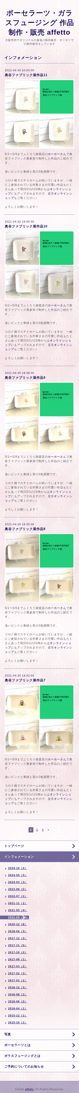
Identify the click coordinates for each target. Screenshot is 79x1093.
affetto (29, 1089)
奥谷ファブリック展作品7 (25, 680)
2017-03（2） (17, 966)
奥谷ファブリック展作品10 (26, 226)
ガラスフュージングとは (22, 1055)
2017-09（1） (17, 959)
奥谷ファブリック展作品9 (25, 377)
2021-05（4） (17, 910)
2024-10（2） (17, 868)
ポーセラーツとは (17, 1045)
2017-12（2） (17, 938)
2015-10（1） (17, 1022)
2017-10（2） (17, 952)
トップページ (14, 846)
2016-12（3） (17, 987)
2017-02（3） (17, 973)
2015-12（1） (17, 1015)
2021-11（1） (17, 903)
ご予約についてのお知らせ (24, 1066)
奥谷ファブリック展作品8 (25, 529)
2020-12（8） (17, 924)
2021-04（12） (18, 917)
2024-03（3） (17, 882)
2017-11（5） (17, 945)
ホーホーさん (57, 154)
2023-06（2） (17, 889)
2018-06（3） (17, 931)
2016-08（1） (17, 994)
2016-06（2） (17, 1001)
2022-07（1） (17, 896)
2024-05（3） (17, 875)
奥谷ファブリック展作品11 (26, 75)
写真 (7, 1034)
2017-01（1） (17, 980)
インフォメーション (19, 856)
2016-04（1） (17, 1008)
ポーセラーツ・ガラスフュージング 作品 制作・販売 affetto (39, 22)
